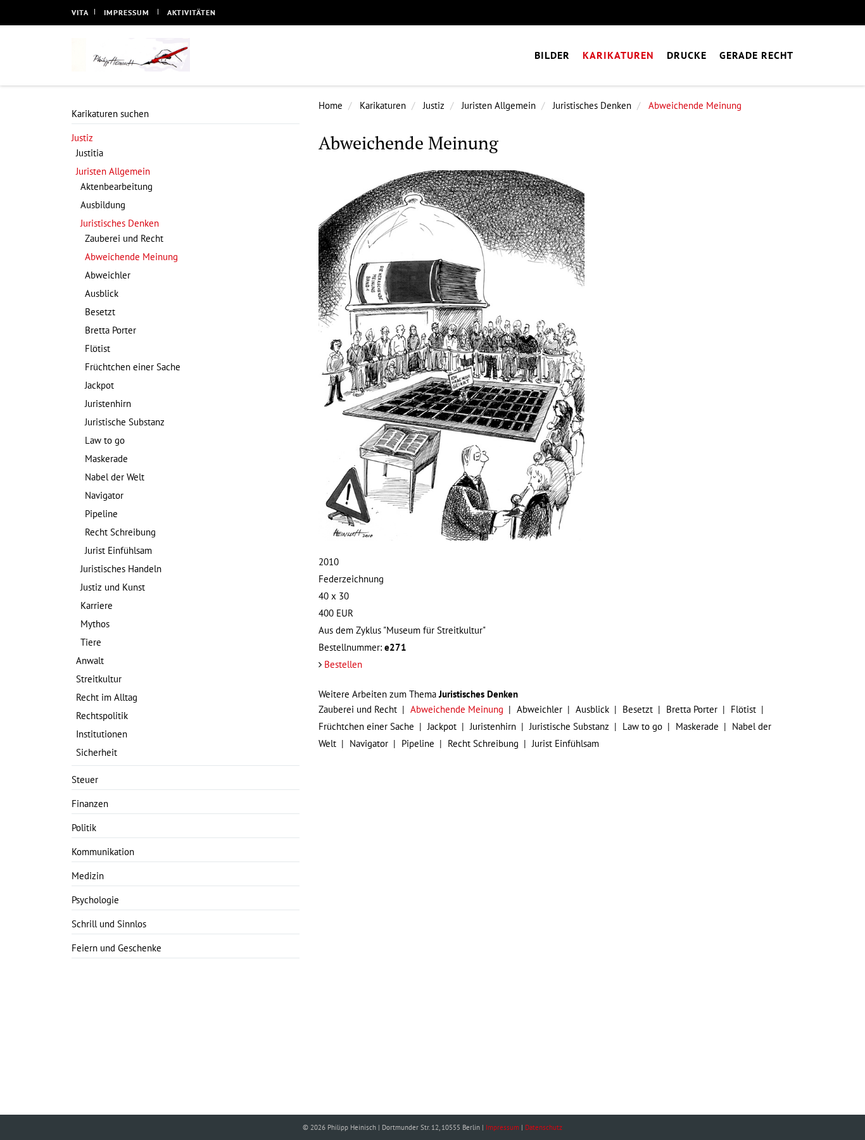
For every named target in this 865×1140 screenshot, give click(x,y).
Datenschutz (543, 1127)
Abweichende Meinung (695, 105)
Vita (80, 12)
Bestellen (343, 664)
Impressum (126, 12)
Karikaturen (383, 105)
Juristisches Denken (592, 105)
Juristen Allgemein (499, 105)
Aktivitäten (191, 12)
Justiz (434, 105)
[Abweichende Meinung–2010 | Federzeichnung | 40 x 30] (556, 355)
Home (331, 105)
